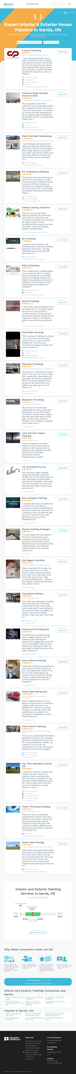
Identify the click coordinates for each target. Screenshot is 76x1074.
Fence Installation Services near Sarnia (34, 1018)
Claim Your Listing (31, 1050)
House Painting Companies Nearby (14, 998)
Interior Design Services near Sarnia (13, 1014)
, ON (30, 1010)
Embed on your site (39, 932)
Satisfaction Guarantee (33, 1041)
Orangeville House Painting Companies (54, 998)
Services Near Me (31, 1046)
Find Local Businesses (33, 1043)
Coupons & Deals (52, 42)
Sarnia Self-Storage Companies (12, 1018)
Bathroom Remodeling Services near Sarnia (33, 1014)
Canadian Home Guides (33, 1054)
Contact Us (29, 1059)
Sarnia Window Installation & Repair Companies (54, 1014)
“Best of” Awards (31, 1052)
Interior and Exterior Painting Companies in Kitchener (33, 1003)
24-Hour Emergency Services (30, 42)
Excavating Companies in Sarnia (54, 1018)
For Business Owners (32, 1048)
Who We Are (29, 1057)
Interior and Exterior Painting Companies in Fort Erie (14, 1003)
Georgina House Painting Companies (33, 998)
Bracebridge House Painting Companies (55, 1002)
